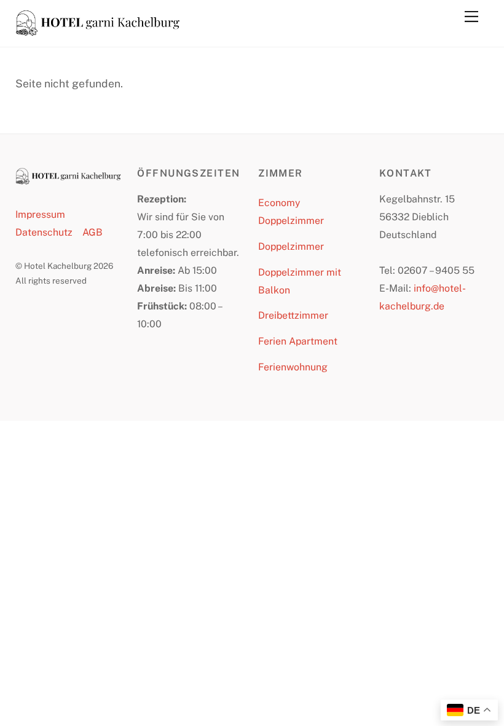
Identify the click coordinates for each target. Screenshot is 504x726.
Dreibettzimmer (293, 315)
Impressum (40, 214)
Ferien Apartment (297, 341)
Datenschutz (44, 232)
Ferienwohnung (293, 367)
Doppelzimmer (291, 246)
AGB (92, 232)
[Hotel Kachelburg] (99, 31)
